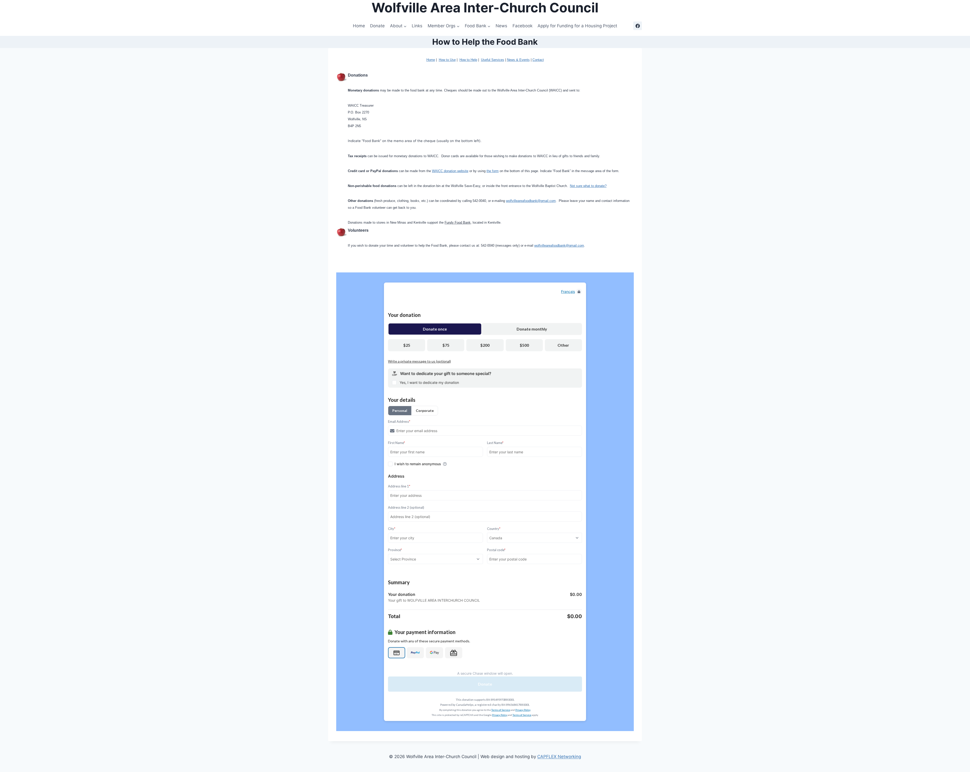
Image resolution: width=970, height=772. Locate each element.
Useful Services (492, 60)
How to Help (468, 60)
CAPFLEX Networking (559, 756)
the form (493, 171)
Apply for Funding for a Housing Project (577, 25)
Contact (538, 60)
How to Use (447, 60)
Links (417, 25)
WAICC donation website (450, 171)
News (501, 25)
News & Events (518, 60)
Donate (377, 25)
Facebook (522, 25)
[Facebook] (637, 25)
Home (359, 25)
